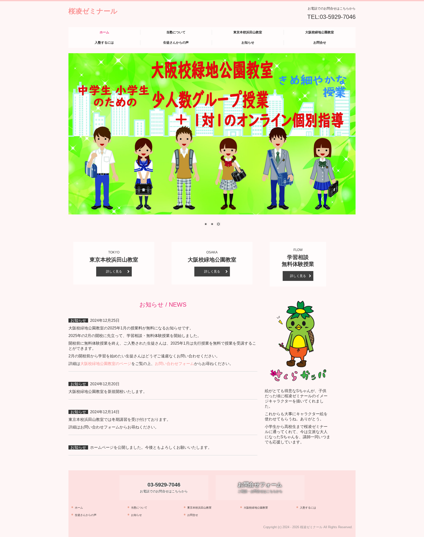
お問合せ (319, 42)
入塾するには (104, 42)
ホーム (104, 32)
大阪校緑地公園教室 (319, 32)
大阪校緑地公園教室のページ (105, 364)
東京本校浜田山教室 (247, 32)
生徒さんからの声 (176, 42)
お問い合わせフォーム (174, 364)
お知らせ (247, 42)
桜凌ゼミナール (93, 10)
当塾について (176, 32)
